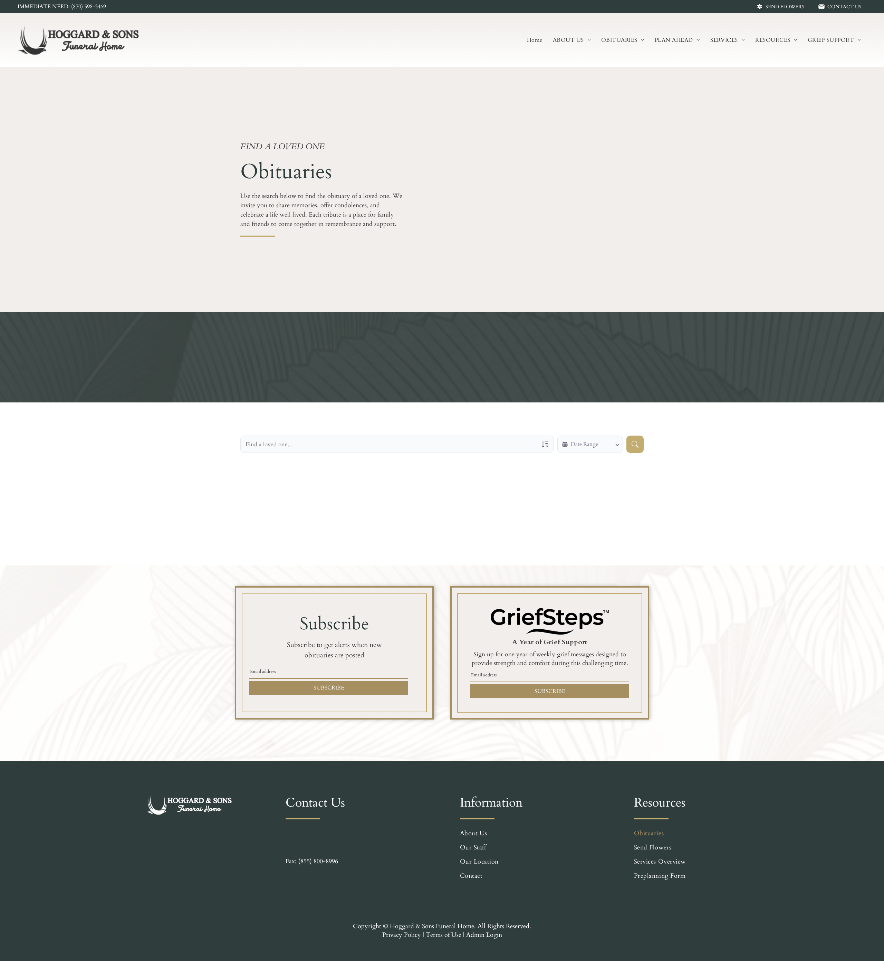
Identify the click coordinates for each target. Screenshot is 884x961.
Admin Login (484, 935)
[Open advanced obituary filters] (545, 444)
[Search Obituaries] (635, 444)
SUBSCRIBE (329, 688)
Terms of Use (443, 935)
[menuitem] (535, 40)
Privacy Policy (401, 935)
